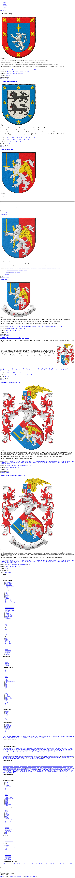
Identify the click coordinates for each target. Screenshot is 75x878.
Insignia (6, 811)
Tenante (6, 801)
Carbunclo (48, 765)
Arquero (60, 762)
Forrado (4, 369)
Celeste (6, 659)
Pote (37, 770)
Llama (39, 750)
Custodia (23, 765)
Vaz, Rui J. (7, 208)
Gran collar (7, 785)
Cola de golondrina (43, 756)
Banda (6, 669)
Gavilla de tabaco (25, 767)
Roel (6, 718)
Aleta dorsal (10, 756)
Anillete (6, 712)
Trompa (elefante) (35, 758)
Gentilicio (7, 73)
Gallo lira (54, 749)
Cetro (55, 765)
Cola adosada (30, 756)
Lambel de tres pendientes (10, 681)
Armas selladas (8, 823)
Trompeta (4, 772)
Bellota (6, 741)
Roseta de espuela (9, 771)
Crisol (66, 765)
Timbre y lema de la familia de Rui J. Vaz (12, 475)
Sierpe (33, 751)
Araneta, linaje (7, 75)
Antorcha (30, 762)
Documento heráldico (9, 819)
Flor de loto (66, 741)
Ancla (24, 762)
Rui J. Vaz (3, 279)
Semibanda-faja (8, 729)
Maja (34, 769)
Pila (6, 685)
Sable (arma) (51, 766)
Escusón (6, 677)
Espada (54, 203)
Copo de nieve (23, 736)
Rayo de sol (27, 737)
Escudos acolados (8, 829)
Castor (65, 748)
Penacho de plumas (8, 797)
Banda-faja (7, 724)
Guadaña (30, 767)
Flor (44, 741)
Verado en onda (8, 650)
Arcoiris (6, 736)
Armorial (34, 876)
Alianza (14, 756)
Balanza (27, 763)
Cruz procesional (19, 763)
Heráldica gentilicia (8, 582)
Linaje (11, 73)
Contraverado (7, 653)
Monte (6, 737)
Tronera (44, 765)
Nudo (50, 769)
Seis (19, 368)
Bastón (6, 693)
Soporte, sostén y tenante (9, 798)
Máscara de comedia (14, 769)
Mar (3, 737)
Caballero (8, 765)
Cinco (22, 368)
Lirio (16, 742)
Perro (16, 751)
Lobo (25, 137)
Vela (39, 763)
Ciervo (71, 748)
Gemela (6, 702)
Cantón (6, 674)
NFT (6, 848)
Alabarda (4, 762)
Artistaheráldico (4, 4)
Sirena (21, 777)
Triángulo (7, 719)
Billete (6, 714)
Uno (17, 69)
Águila (7, 748)
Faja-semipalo (7, 727)
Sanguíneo (7, 664)
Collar (6, 784)
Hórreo (50, 767)
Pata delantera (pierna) (60, 757)
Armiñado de (7, 641)
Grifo (55, 776)
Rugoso (25, 270)
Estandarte (7, 814)
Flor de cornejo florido (55, 741)
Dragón (42, 776)
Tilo (18, 743)
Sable (11, 137)
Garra (6, 757)
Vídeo (6, 850)
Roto (14, 771)
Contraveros (7, 652)
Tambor (45, 771)
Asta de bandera (65, 762)
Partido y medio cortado (9, 608)
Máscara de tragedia (22, 769)
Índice (31, 876)
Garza (60, 749)
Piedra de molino (13, 770)
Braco (45, 748)
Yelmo (1, 369)
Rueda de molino (27, 770)
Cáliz (18, 765)
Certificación (7, 822)
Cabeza (20, 756)
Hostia (54, 767)
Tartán (6, 833)
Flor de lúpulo (71, 741)
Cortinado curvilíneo (9, 615)
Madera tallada (8, 857)
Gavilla (19, 767)
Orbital (21, 737)
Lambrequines (3, 370)
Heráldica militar (8, 584)
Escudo (21, 73)
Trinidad (24, 777)
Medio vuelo (32, 757)
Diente (68, 756)
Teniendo (42, 203)
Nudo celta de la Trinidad (56, 769)
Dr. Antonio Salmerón (12, 876)
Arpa (49, 762)
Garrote (16, 767)
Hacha (38, 767)
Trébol (23, 743)
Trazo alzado (26, 71)
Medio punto (21, 71)
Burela (6, 694)
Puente (43, 770)
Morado (6, 662)
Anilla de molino (20, 770)
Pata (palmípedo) (47, 757)
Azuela (4, 763)
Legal (23, 876)
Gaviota (65, 749)
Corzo (9, 749)
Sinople (6, 631)
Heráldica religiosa (8, 585)
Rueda (20, 771)
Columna (69, 765)
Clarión (60, 765)
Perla (6, 684)
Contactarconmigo (4, 8)
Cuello (52, 756)
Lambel (6, 680)
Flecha (13, 767)
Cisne (4, 749)
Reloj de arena (53, 770)
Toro (47, 751)
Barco (34, 763)
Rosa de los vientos (62, 770)
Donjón (21, 766)
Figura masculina (39, 749)
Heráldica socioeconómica (10, 586)
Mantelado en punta (8, 616)
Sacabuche (41, 771)
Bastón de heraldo (12, 763)
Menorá (27, 769)
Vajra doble (9, 772)
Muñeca (37, 757)
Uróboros (42, 777)
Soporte (6, 799)
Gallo (51, 749)
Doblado (8, 370)
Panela (59, 742)
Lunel (70, 768)
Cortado (6, 594)
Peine (6, 770)
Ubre (43, 758)
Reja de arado (15, 762)
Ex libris (6, 817)
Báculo (7, 763)
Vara (62, 369)
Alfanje (8, 762)
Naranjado (7, 663)
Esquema (7, 828)
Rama (18, 758)
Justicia (63, 776)
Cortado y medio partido (9, 609)
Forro (6, 638)
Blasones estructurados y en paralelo (21, 374)
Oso (60, 750)
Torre (67, 771)
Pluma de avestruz (13, 758)
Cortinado (7, 611)
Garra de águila (15, 757)
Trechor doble (7, 705)
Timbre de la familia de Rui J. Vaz (10, 382)
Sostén (6, 800)
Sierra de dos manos (31, 771)
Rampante (25, 69)
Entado (6, 617)
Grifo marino (59, 776)
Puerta (46, 770)
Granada (10, 742)
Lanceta (33, 768)
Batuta (24, 763)
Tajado (6, 596)
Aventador (70, 762)
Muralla (44, 769)
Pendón (6, 813)
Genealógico (7, 830)
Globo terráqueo (65, 736)
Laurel (14, 742)
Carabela (48, 763)
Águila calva (10, 748)
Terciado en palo (8, 599)
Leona (13, 750)
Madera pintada (8, 856)
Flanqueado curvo (8, 619)
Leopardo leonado (22, 750)
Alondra (15, 748)
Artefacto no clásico (54, 762)
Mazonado (58, 369)
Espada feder (46, 766)
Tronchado (7, 595)
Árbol (4, 741)
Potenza (39, 770)
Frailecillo (44, 749)
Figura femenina (32, 749)
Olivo (50, 742)
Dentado (17, 766)
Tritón (28, 777)
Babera (8, 369)
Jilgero (7, 750)
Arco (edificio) (37, 762)
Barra (6, 670)
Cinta (58, 765)
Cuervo (12, 749)
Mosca (57, 750)
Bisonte (34, 748)
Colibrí (6, 749)
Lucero (29, 69)
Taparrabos (49, 771)
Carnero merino (60, 748)
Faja (6, 678)
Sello (6, 816)
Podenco (20, 751)
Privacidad (27, 876)
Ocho (20, 69)
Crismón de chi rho (9, 766)
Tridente (70, 771)
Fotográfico (7, 845)
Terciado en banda (8, 601)
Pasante (27, 137)
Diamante (44, 736)
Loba (42, 750)
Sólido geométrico (58, 771)
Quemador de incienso (11, 768)
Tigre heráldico (43, 751)
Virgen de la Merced (9, 777)
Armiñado (7, 640)
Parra (62, 742)
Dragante (39, 776)
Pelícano (4, 751)
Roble (9, 743)
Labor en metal (8, 855)
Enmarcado (7, 854)
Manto (6, 795)
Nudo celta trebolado (66, 769)
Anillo (27, 762)
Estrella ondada (57, 736)
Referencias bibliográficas (10, 837)
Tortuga (49, 751)
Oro (12, 69)
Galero (6, 789)
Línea (61, 768)
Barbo (28, 748)
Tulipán (26, 743)
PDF (6, 849)
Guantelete (34, 767)
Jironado (6, 605)
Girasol (7, 742)
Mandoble (8, 769)
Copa (20, 765)
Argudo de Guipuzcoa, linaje (9, 81)
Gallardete (7, 815)
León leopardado (32, 750)
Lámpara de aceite (19, 768)
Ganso (57, 749)
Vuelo (49, 758)
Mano (25, 757)
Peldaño (33, 766)
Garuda (42, 369)
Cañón (35, 765)
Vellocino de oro (33, 777)
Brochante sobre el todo (26, 203)
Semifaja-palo (7, 730)
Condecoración (8, 786)
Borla (6, 790)
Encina (41, 741)
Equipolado (7, 715)
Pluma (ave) (7, 758)
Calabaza (13, 741)
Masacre (28, 757)
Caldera (14, 765)
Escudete (34, 369)
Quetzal (24, 751)
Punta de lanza (28, 768)
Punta (6, 687)
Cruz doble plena (8, 725)
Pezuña (72, 757)
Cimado (72, 368)
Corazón (49, 756)
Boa (18, 73)
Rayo (24, 737)
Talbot (36, 751)
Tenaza (6, 703)
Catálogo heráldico (8, 821)
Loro (46, 750)
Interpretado (15, 73)
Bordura (32, 69)
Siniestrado (7, 598)
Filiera (6, 700)
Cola (27, 756)
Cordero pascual (34, 776)
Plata (10, 69)
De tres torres (53, 369)
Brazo (17, 756)
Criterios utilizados (8, 838)
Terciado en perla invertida (10, 602)
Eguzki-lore (37, 741)
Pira (6, 686)
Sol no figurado (42, 737)
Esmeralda (48, 736)
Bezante (6, 713)
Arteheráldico (4, 2)
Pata (42, 757)
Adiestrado (7, 597)
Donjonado (25, 766)
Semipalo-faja (7, 731)
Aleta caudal (5, 756)
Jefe (6, 679)
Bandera (6, 812)
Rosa (12, 743)
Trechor (6, 704)
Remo (36, 763)
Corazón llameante (16, 776)
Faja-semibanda (8, 726)
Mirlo (52, 750)
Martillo (4, 769)
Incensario (5, 768)
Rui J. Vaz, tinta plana (7, 149)
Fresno (4, 742)
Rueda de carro (24, 771)
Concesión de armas (9, 820)
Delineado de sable (10, 71)
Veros (6, 644)
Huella (66, 757)
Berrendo (31, 748)
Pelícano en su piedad (10, 751)
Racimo (32, 743)
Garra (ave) (10, 757)
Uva (29, 743)
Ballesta (30, 763)
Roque (57, 770)
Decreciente (40, 736)
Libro (39, 768)
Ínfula (71, 767)
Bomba (54, 763)
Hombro (22, 757)
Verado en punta (8, 651)
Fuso (6, 716)
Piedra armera (7, 858)
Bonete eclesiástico (59, 763)
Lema (61, 326)
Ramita (21, 758)
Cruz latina (27, 369)
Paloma (62, 750)
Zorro (55, 751)
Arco (34, 762)
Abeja (4, 748)
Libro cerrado (47, 768)
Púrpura (6, 634)
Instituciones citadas (9, 841)
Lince (36, 750)
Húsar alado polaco (62, 767)
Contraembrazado (8, 614)
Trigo (21, 743)
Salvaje (30, 751)
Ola (18, 737)
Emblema (7, 818)
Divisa (6, 788)
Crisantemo (33, 741)
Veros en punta (8, 648)
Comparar (7, 827)
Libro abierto (42, 768)
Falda (11, 767)
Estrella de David (57, 766)
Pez (18, 751)
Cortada (39, 69)
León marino (67, 776)
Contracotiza (7, 696)
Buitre (47, 748)
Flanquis (6, 701)
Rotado (8, 465)
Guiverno (46, 776)
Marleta (49, 750)
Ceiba (29, 741)
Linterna (64, 768)
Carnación (7, 658)
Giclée (6, 846)
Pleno (6, 592)
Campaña (7, 673)
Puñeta (48, 770)
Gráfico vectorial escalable (10, 847)
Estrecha (6, 699)
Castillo (49, 369)
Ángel (4, 776)
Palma (40, 757)
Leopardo (17, 750)
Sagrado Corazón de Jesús (25, 776)
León (22, 69)
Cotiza (6, 695)
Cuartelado (39, 369)
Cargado (11, 369)
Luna (73, 736)
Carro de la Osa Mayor (16, 736)
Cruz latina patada (16, 369)
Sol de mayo (36, 737)
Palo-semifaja (7, 728)
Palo (6, 683)
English (6, 576)
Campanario (31, 765)
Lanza (24, 768)
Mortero (31, 769)
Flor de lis (61, 741)
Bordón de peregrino (68, 763)
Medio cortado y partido (9, 610)
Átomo (10, 736)
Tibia (31, 758)
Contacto (2, 876)
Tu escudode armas (5, 6)
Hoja (19, 757)
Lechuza (10, 750)
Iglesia (68, 767)
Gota (61, 736)
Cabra (56, 748)
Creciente (28, 736)
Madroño (36, 742)
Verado (6, 649)
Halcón (69, 749)
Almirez (36, 769)
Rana (27, 751)
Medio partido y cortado (9, 607)
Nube (16, 737)
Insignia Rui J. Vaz (8, 572)
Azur (8, 69)
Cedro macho (25, 741)
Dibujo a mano (8, 852)
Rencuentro (25, 758)
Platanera (70, 742)
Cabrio (6, 672)
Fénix (49, 776)
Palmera (55, 742)
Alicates (11, 762)
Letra (36, 768)
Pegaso (14, 777)
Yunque (13, 772)
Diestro (45, 203)
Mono (55, 750)
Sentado (45, 369)
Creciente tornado (34, 736)
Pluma (34, 770)
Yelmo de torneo (8, 804)
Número (47, 769)
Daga (15, 766)
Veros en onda (7, 646)
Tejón (38, 751)
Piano (9, 770)
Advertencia (19, 876)
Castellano (7, 577)
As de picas (21, 762)
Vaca (52, 751)
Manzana (40, 742)
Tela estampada (8, 859)
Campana (27, 765)
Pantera (66, 750)
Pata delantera (50, 203)
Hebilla (41, 767)
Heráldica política (8, 583)
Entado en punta (8, 618)
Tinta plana (16, 372)
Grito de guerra (8, 791)
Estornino (27, 749)
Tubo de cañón (40, 765)
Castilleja (20, 741)
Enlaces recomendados (9, 839)
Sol (32, 737)
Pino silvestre (65, 742)
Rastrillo (16, 771)
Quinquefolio (5, 743)
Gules (15, 69)
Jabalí (72, 749)
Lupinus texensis (31, 742)
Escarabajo (23, 749)
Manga (73, 768)
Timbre (65, 368)
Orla (6, 682)
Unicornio (38, 777)
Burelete (30, 369)
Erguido (58, 203)
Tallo (28, 758)
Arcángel (7, 776)
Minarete (40, 769)
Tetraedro (64, 771)
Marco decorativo (8, 824)
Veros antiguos (8, 645)
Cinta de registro (54, 768)
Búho (50, 748)
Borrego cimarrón (40, 748)
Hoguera (57, 767)
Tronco (40, 758)
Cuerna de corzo (64, 756)
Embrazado (7, 613)
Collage (6, 851)
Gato (63, 749)
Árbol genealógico (8, 831)
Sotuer (35, 69)
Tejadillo (53, 771)
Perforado (22, 369)
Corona (6, 787)
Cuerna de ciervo (57, 756)
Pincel (32, 770)
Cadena (11, 765)
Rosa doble (15, 743)
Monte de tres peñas (11, 737)
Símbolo (37, 771)
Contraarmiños (8, 642)
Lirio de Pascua (24, 742)
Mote (6, 796)
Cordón (4, 766)
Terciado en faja (8, 600)
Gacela (48, 749)
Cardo (17, 741)
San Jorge (18, 777)
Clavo (63, 765)
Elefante (18, 749)
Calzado (6, 612)
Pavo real (69, 750)
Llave (68, 768)
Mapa (6, 832)
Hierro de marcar (46, 767)
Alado (39, 203)
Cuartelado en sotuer (9, 604)
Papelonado (7, 654)
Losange (6, 717)
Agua (4, 736)
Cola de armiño (36, 756)
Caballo (53, 748)
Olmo (53, 742)
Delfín (15, 749)
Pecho (69, 757)
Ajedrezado (7, 711)
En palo (30, 137)
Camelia (10, 741)
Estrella (38, 137)
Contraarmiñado (8, 643)
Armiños (6, 639)
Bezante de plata (66, 369)
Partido (20, 203)
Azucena (19, 742)
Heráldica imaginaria (9, 587)
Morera (47, 742)
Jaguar (4, 750)
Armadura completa (44, 762)
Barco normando (43, 763)
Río (31, 737)
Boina (52, 763)
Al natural (7, 665)
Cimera (68, 368)
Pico (3, 758)
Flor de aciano (47, 741)
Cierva (68, 748)
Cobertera (24, 756)
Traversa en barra (8, 698)
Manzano (44, 742)
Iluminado (16, 71)
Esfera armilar (37, 766)
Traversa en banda (8, 697)
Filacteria (14, 562)
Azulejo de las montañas (21, 748)
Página (58, 768)
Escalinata (29, 766)
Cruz (6, 676)
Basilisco (11, 776)
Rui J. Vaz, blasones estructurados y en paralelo (14, 338)
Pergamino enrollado (65, 766)
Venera (46, 758)
